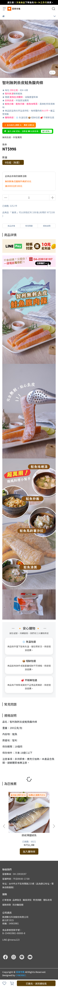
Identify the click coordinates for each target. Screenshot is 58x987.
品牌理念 (17, 899)
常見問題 (37, 899)
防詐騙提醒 (18, 904)
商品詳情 (11, 225)
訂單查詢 (6, 899)
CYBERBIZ (21, 975)
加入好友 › (46, 131)
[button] (54, 826)
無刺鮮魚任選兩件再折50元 (18, 181)
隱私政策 (47, 899)
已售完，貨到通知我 (36, 983)
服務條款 (6, 904)
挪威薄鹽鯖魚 (29, 835)
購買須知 (27, 899)
